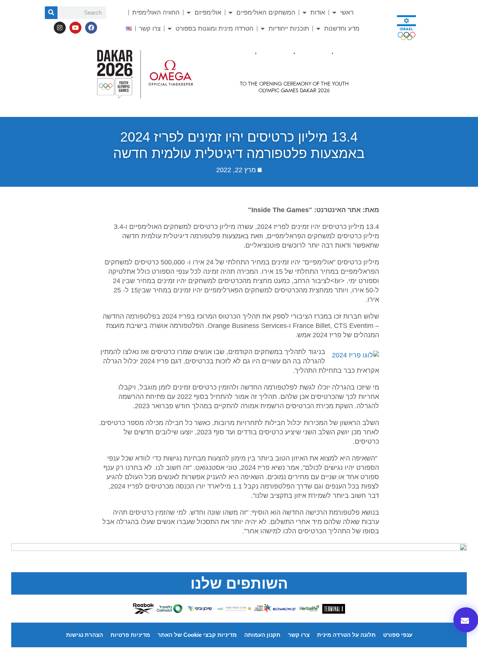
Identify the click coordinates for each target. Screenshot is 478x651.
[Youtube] (75, 28)
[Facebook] (91, 28)
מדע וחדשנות (342, 28)
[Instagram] (60, 28)
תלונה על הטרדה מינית (346, 635)
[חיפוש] (51, 12)
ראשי (347, 12)
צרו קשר (150, 28)
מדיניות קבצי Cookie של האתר (197, 635)
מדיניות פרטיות (130, 635)
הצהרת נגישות (84, 635)
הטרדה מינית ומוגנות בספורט (215, 28)
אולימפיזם (208, 12)
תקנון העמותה (262, 635)
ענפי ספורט (397, 635)
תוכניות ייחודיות (289, 28)
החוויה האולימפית (156, 12)
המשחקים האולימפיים (265, 12)
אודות (317, 12)
